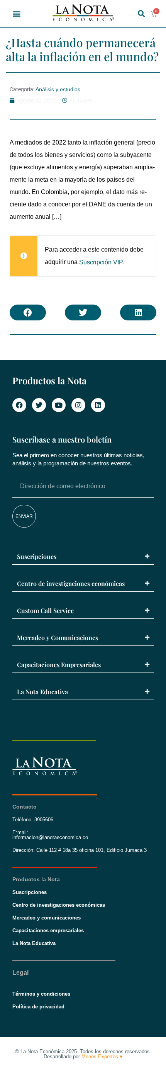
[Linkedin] (98, 405)
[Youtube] (59, 405)
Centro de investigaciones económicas (71, 583)
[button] (16, 13)
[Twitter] (39, 405)
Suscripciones (36, 556)
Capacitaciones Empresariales (59, 665)
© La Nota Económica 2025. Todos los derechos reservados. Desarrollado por (83, 1054)
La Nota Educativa (42, 692)
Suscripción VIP (101, 262)
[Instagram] (78, 405)
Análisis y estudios (58, 89)
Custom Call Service (45, 610)
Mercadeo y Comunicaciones (57, 637)
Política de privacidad (38, 1007)
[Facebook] (19, 405)
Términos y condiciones (41, 994)
